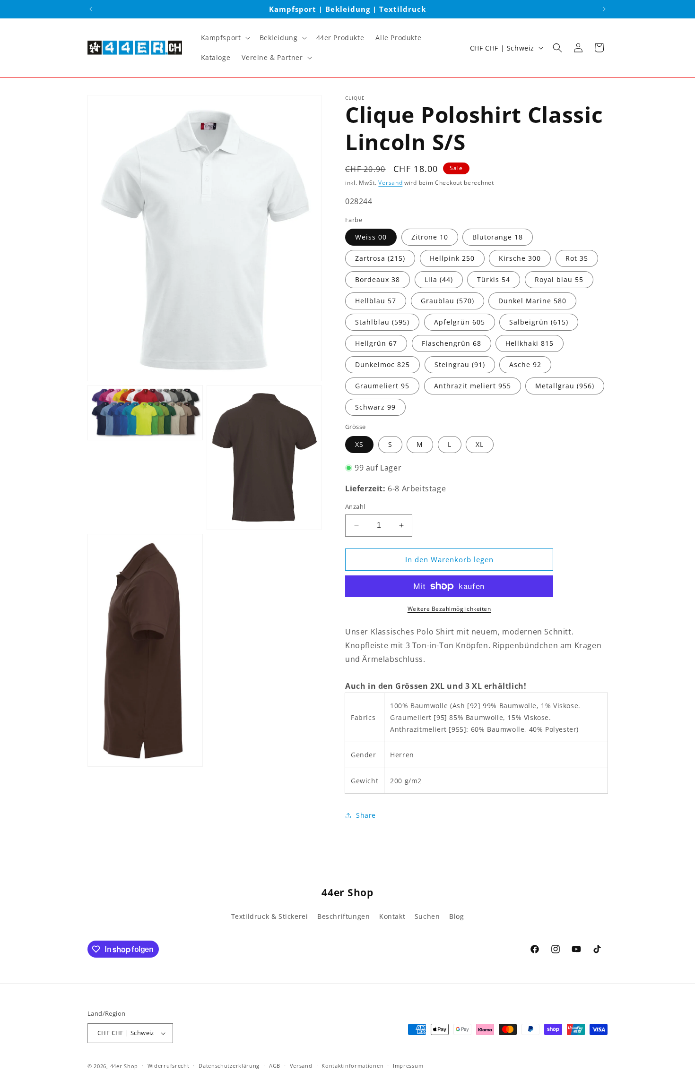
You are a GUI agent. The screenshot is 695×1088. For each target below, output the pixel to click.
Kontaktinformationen (352, 1065)
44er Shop (124, 1066)
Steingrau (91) (459, 364)
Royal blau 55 (559, 279)
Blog (456, 916)
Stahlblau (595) (382, 321)
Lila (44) (439, 279)
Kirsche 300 (520, 258)
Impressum (408, 1065)
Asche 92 (525, 364)
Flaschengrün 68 (451, 343)
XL (480, 444)
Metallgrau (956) (564, 385)
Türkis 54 (493, 279)
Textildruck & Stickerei (269, 916)
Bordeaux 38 (377, 279)
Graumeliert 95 (382, 385)
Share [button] (366, 815)
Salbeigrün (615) (538, 321)
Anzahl (355, 506)
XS (359, 444)
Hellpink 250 (452, 258)
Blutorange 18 (497, 236)
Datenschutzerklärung (229, 1065)
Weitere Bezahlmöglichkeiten (449, 609)
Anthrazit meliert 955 (472, 385)
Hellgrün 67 (376, 343)
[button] (224, 38)
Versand (390, 183)
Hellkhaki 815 (529, 343)
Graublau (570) (447, 300)
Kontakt (392, 916)
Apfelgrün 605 (459, 321)
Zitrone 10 (429, 236)
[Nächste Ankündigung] (604, 9)
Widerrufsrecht (169, 1065)
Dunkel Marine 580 (532, 300)
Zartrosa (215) (380, 258)
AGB (274, 1065)
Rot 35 (576, 258)
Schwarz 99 (375, 407)
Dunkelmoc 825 (382, 364)
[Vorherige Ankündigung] (90, 9)
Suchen (427, 916)
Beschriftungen (343, 916)
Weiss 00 (371, 236)
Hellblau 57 (375, 300)
